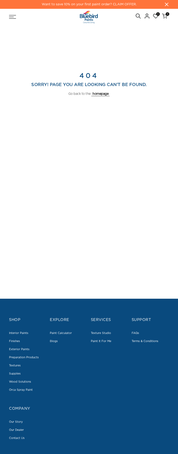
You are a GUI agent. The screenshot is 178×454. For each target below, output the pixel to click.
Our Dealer (16, 430)
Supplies (15, 373)
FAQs (135, 333)
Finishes (14, 341)
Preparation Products (24, 357)
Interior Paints (18, 333)
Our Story (16, 421)
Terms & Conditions (145, 341)
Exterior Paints (19, 349)
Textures (15, 365)
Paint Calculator (61, 333)
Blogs (54, 341)
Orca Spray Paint (21, 389)
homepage (100, 93)
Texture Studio (101, 333)
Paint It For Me (101, 341)
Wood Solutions (20, 381)
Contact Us (17, 438)
